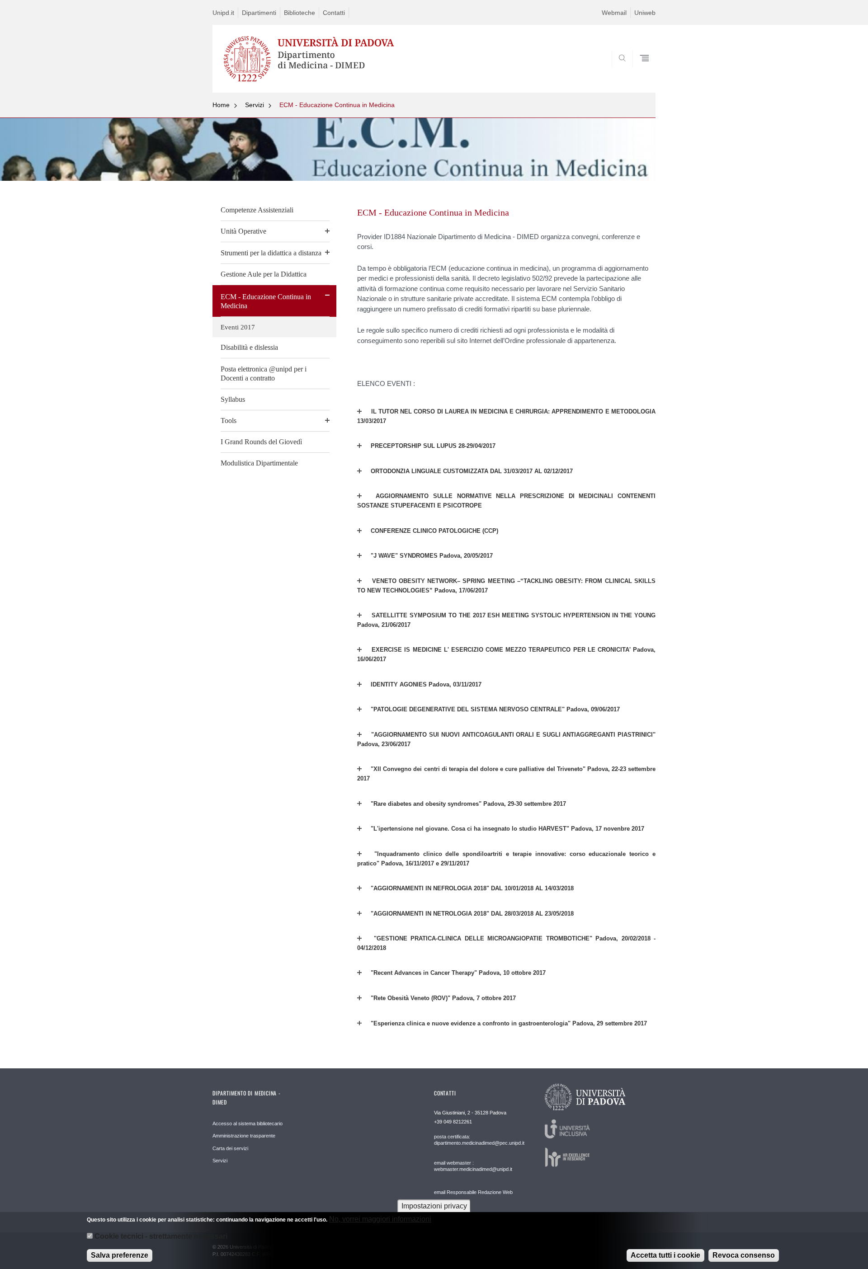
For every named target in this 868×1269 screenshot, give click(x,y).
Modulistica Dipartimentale (259, 463)
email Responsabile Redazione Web (473, 1192)
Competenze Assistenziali (257, 210)
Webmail (614, 12)
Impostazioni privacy (434, 1206)
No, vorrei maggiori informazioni (380, 1219)
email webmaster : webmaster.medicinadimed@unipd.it (473, 1166)
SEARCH (639, 71)
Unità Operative (243, 231)
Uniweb (645, 12)
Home (221, 104)
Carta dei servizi (230, 1148)
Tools (228, 420)
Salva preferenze (119, 1255)
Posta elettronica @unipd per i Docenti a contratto (264, 373)
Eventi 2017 (238, 327)
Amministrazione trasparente (243, 1135)
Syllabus (233, 399)
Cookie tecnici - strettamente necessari (160, 1237)
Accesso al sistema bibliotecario (247, 1123)
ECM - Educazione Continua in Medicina (337, 104)
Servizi (254, 104)
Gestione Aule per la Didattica (264, 274)
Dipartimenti (259, 12)
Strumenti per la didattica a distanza (271, 253)
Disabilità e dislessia (249, 347)
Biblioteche (299, 12)
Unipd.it (223, 12)
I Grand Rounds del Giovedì (261, 442)
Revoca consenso (743, 1255)
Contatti (334, 12)
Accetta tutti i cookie (665, 1255)
